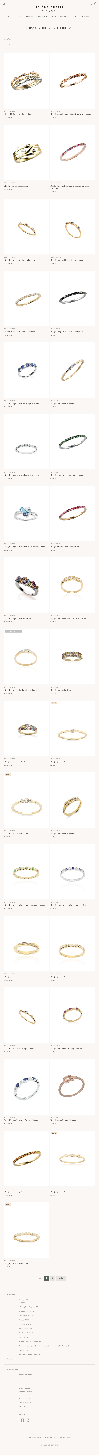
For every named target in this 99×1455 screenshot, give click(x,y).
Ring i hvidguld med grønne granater (66, 475)
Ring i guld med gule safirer (16, 1192)
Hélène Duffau (9, 111)
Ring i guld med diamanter (16, 186)
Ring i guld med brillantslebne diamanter (68, 618)
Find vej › (10, 1359)
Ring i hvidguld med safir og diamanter (21, 403)
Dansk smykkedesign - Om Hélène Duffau (42, 1437)
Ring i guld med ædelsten (61, 690)
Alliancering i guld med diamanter (19, 331)
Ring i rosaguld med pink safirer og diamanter (70, 114)
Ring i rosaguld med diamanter (64, 1120)
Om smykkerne (65, 1437)
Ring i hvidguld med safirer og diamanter (22, 1120)
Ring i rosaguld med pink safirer (64, 546)
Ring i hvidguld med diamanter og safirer (22, 475)
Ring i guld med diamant (61, 762)
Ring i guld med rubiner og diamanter (67, 1048)
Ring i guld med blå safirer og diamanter (68, 260)
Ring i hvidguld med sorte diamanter (66, 331)
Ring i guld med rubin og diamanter (20, 260)
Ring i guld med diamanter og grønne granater (24, 905)
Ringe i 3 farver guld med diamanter (20, 114)
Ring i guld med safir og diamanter (19, 1048)
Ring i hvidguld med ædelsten (17, 618)
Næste (60, 1278)
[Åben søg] (4, 4)
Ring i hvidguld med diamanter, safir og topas (24, 546)
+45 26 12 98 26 (27, 1402)
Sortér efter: (9, 39)
